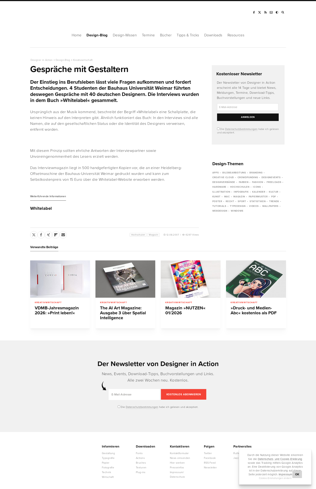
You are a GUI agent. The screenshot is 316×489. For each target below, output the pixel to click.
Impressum (285, 474)
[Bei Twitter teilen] (33, 234)
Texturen (141, 467)
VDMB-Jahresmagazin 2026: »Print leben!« (57, 310)
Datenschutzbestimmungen (241, 129)
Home (77, 35)
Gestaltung (108, 453)
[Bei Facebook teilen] (41, 234)
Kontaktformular (179, 453)
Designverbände (223, 182)
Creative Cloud (223, 177)
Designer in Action (49, 12)
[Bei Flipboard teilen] (55, 234)
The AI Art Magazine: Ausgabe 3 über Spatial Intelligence (123, 313)
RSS (265, 12)
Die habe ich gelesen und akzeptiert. (159, 407)
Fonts (139, 453)
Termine (148, 35)
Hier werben (177, 462)
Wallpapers (270, 206)
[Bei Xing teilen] (48, 234)
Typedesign (238, 206)
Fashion (257, 182)
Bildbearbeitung (234, 172)
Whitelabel (41, 208)
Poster (217, 201)
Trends (274, 201)
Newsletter (210, 467)
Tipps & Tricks (188, 35)
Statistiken (258, 201)
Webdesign (219, 210)
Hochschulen (138, 234)
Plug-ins (140, 472)
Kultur (273, 191)
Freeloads (274, 182)
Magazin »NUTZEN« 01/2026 (185, 310)
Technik (106, 472)
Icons (257, 186)
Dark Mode (277, 12)
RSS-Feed (210, 462)
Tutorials (219, 206)
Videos (254, 206)
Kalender (258, 191)
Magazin (153, 234)
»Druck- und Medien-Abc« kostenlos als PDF (254, 310)
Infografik (241, 191)
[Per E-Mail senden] (63, 234)
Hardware (219, 186)
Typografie (108, 458)
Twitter (208, 453)
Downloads (213, 35)
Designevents (271, 177)
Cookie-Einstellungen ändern (275, 478)
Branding (255, 172)
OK (297, 474)
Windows (237, 210)
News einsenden (180, 458)
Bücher (166, 35)
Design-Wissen (125, 35)
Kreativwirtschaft (83, 60)
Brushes (141, 462)
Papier (106, 462)
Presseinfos (177, 467)
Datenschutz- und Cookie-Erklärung (280, 458)
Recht (230, 201)
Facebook (254, 12)
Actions (140, 458)
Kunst (216, 196)
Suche (283, 12)
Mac (227, 196)
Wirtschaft (108, 477)
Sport (242, 201)
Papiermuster (258, 196)
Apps (215, 172)
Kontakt (271, 12)
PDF (273, 196)
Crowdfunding (248, 177)
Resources (235, 35)
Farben (244, 182)
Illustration (221, 191)
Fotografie (108, 467)
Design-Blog (97, 35)
